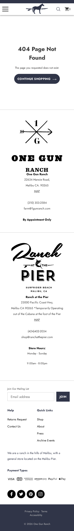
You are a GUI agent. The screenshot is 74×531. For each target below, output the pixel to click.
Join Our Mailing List (18, 389)
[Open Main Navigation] (5, 9)
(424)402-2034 (37, 331)
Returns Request (17, 419)
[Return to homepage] (37, 13)
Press (40, 433)
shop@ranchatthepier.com (37, 337)
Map (37, 191)
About (40, 426)
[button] (68, 9)
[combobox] (58, 9)
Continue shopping (33, 79)
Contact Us (14, 426)
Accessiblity (36, 515)
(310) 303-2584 (37, 203)
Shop (40, 419)
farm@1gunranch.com (37, 208)
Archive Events (46, 440)
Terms (44, 511)
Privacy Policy (32, 511)
